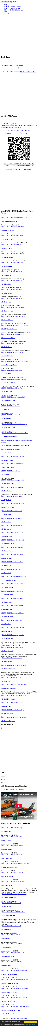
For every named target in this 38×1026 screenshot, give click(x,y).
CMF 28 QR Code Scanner (12, 8)
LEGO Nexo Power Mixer (28, 72)
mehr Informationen (30, 1024)
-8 (18, 130)
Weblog (6, 5)
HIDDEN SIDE (9, 13)
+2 (8, 134)
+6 (15, 134)
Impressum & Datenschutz (19, 1018)
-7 (20, 130)
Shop (5, 11)
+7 (17, 134)
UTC (19, 132)
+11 (26, 134)
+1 (6, 134)
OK (30, 1022)
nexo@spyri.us (28, 169)
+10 (24, 134)
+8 (19, 134)
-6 (22, 130)
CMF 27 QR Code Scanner (12, 6)
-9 (17, 130)
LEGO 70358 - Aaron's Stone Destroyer (12, 789)
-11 (13, 130)
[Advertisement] (19, 35)
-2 (28, 130)
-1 (29, 130)
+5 (13, 134)
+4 (12, 134)
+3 (10, 134)
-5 (23, 130)
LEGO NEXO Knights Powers (13, 10)
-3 (26, 130)
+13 (32, 134)
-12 (11, 130)
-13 (9, 130)
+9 (21, 134)
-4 (25, 130)
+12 (29, 134)
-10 (15, 130)
